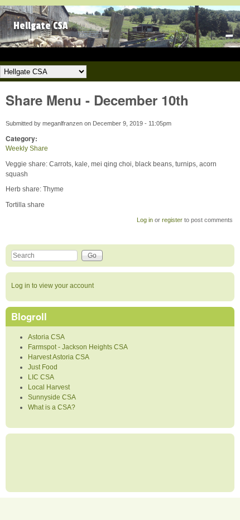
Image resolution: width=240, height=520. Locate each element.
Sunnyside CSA (52, 397)
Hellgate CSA (40, 26)
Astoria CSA (46, 337)
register (172, 219)
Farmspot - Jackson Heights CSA (78, 347)
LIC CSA (41, 377)
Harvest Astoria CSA (58, 357)
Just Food (42, 367)
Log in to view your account (52, 286)
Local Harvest (49, 387)
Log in (145, 219)
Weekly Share (27, 148)
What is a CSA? (51, 407)
